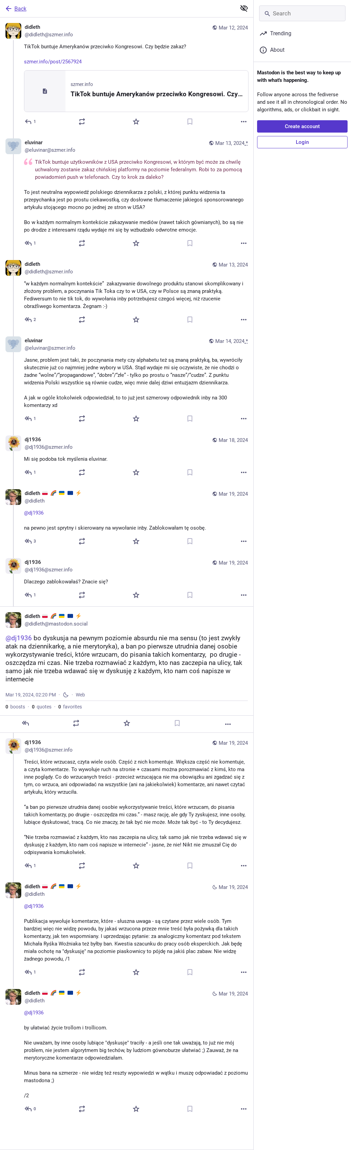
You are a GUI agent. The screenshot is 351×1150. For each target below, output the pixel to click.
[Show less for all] (244, 8)
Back (20, 8)
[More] (244, 122)
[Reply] (25, 723)
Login (302, 142)
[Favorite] (136, 122)
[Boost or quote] (82, 122)
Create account (302, 126)
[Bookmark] (190, 122)
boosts (15, 706)
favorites (70, 706)
